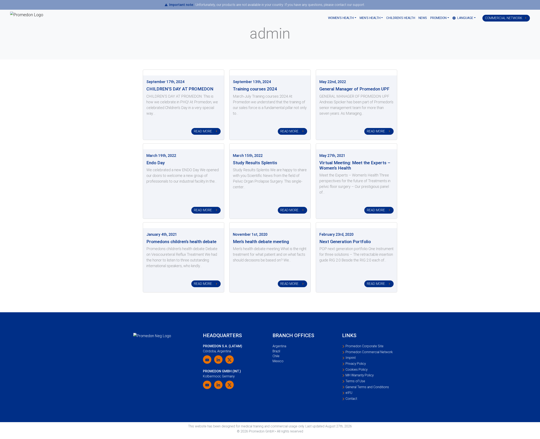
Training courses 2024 (255, 89)
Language (464, 18)
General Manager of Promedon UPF (354, 89)
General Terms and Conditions (367, 387)
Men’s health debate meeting (261, 241)
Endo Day (155, 162)
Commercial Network (504, 18)
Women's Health (341, 18)
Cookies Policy (356, 370)
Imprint (351, 358)
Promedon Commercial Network (369, 352)
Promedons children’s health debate (181, 241)
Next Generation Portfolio (345, 241)
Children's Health (400, 18)
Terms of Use (355, 381)
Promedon (438, 18)
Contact (351, 399)
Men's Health (370, 18)
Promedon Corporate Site (364, 346)
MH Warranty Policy (360, 375)
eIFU (349, 393)
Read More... (204, 131)
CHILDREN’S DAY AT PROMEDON (179, 89)
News (422, 18)
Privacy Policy (356, 364)
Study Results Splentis (255, 162)
